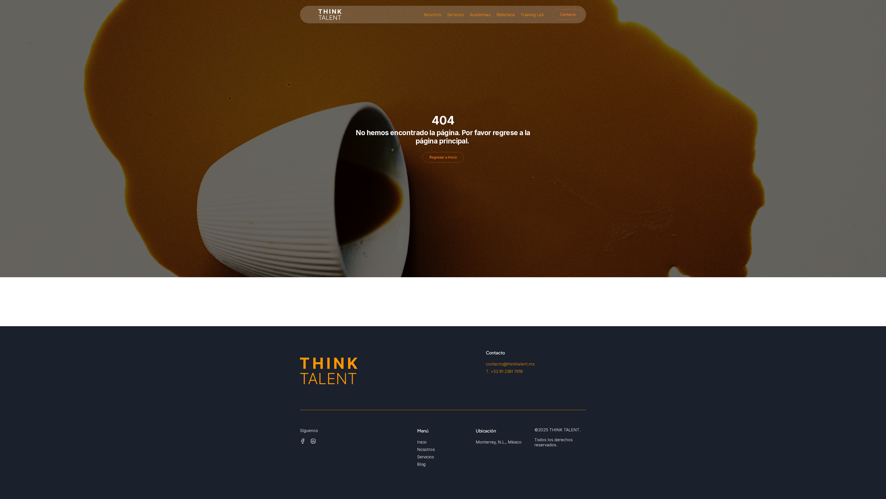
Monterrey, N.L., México (498, 442)
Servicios (455, 14)
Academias (480, 14)
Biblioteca (506, 14)
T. (488, 371)
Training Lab (532, 14)
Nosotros (433, 14)
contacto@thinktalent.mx (510, 364)
